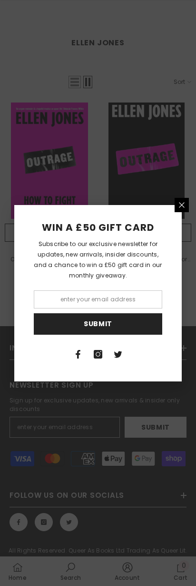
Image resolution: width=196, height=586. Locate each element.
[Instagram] (98, 354)
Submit (98, 324)
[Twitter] (118, 354)
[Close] (182, 205)
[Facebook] (78, 354)
